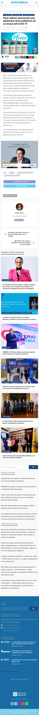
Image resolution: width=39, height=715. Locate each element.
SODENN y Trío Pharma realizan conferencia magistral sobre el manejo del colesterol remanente (18, 353)
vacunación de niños (21, 29)
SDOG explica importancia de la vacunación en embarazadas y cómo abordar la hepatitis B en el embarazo (17, 585)
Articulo (15, 313)
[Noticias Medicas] (19, 694)
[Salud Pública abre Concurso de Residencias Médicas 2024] (5, 660)
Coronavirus (17, 15)
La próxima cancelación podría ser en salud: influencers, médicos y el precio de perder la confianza (19, 318)
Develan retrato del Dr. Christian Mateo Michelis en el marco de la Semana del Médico (18, 457)
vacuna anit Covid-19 (8, 29)
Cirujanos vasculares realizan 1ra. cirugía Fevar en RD (19, 556)
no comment (20, 27)
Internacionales (29, 15)
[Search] (36, 2)
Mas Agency (14, 630)
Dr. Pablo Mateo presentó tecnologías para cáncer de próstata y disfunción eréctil (24, 643)
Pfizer (28, 27)
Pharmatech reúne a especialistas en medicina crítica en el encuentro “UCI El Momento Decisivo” (18, 387)
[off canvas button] (2, 2)
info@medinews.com (15, 628)
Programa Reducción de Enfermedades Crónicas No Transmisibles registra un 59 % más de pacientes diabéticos (18, 548)
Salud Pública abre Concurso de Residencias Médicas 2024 (24, 660)
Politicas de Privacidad (19, 699)
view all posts (19, 219)
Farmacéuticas (16, 382)
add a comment (10, 195)
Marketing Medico (25, 313)
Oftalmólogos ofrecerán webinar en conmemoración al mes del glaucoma (22, 651)
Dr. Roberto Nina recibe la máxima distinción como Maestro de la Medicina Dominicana (17, 422)
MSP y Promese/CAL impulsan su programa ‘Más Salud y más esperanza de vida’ (19, 572)
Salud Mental (7, 280)
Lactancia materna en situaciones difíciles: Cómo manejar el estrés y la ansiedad (18, 534)
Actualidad (7, 15)
